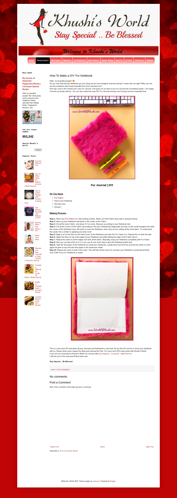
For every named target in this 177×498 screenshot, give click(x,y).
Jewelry (139, 60)
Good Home (107, 60)
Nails (119, 60)
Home (31, 60)
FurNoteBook (65, 369)
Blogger (112, 481)
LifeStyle (80, 60)
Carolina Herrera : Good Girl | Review (38, 301)
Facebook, (115, 354)
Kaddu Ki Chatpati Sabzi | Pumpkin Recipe (38, 287)
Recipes (56, 60)
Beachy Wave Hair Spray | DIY (38, 227)
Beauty (67, 60)
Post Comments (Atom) (69, 451)
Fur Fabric (58, 198)
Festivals (43, 60)
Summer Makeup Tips (38, 163)
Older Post (150, 447)
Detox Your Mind (37, 237)
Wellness (93, 60)
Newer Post (54, 447)
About (150, 60)
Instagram (105, 354)
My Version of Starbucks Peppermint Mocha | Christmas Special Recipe (31, 83)
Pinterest (128, 354)
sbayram (96, 481)
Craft (129, 60)
